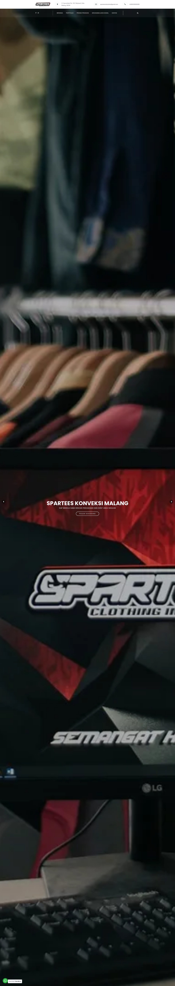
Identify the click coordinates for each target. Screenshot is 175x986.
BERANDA (60, 13)
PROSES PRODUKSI (83, 13)
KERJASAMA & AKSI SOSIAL (100, 13)
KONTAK (114, 13)
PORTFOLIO (69, 13)
